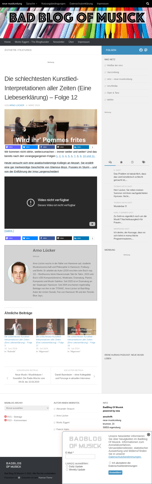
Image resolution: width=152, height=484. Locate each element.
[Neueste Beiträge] (132, 162)
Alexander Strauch (65, 408)
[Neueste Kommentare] (110, 162)
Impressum (103, 3)
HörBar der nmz (115, 65)
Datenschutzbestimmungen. (125, 456)
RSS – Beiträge (14, 416)
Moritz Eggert (62, 422)
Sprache (30, 3)
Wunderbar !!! (120, 206)
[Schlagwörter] (143, 162)
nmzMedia (112, 86)
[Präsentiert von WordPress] (19, 478)
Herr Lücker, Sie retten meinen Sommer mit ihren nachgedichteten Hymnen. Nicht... (131, 193)
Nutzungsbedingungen (53, 3)
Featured (25, 50)
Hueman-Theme (45, 478)
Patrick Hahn (62, 429)
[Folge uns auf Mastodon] (146, 50)
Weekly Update (76, 469)
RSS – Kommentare (17, 420)
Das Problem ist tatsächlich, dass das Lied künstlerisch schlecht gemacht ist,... (130, 176)
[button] (13, 147)
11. (93, 156)
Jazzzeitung (113, 72)
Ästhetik (10, 50)
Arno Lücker (16, 105)
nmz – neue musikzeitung (119, 79)
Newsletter (58, 42)
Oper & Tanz (113, 92)
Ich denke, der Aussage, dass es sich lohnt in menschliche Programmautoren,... (129, 235)
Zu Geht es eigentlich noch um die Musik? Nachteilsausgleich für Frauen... (130, 219)
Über (71, 42)
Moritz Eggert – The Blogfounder (32, 42)
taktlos (110, 99)
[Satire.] (9, 230)
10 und (87, 156)
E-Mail (69, 452)
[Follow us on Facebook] (141, 50)
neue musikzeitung (12, 3)
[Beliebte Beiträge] (121, 162)
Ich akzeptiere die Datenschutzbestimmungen (123, 464)
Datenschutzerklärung (81, 3)
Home (7, 42)
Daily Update (75, 466)
